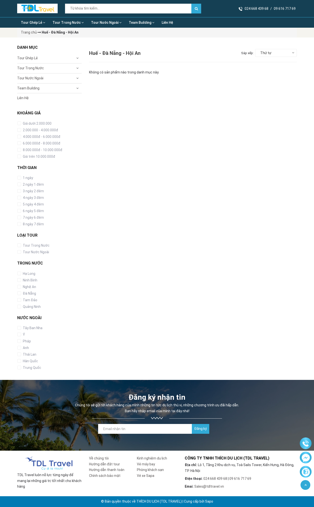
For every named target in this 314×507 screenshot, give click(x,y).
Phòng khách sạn (150, 470)
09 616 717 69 (285, 9)
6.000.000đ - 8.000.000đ (41, 143)
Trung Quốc (31, 368)
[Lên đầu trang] (305, 485)
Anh (25, 348)
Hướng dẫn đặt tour (104, 464)
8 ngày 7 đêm (33, 224)
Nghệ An (29, 287)
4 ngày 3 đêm (33, 198)
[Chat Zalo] (306, 472)
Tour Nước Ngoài (105, 22)
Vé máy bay (146, 464)
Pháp (26, 341)
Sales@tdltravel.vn (209, 486)
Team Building (140, 22)
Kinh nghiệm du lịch (152, 458)
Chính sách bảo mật (104, 476)
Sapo (209, 501)
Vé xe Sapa (145, 476)
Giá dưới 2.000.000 (37, 123)
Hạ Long (28, 274)
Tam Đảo (29, 300)
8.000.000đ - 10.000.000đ (42, 150)
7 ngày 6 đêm (33, 217)
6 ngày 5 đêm (33, 211)
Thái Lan (29, 354)
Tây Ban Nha (32, 328)
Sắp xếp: (247, 53)
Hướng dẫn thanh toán (106, 470)
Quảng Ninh (31, 307)
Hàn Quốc (30, 361)
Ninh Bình (29, 280)
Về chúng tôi (99, 458)
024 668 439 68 (256, 9)
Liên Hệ (167, 22)
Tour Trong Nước (66, 22)
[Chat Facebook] (306, 458)
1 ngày (27, 178)
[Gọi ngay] (306, 444)
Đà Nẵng (29, 293)
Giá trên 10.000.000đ (38, 156)
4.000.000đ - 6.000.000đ (41, 137)
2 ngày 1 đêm (33, 184)
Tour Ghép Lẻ (32, 22)
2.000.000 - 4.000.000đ (40, 130)
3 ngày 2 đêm (33, 191)
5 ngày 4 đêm (33, 204)
